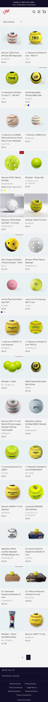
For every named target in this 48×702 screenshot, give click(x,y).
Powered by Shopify (24, 700)
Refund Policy (15, 684)
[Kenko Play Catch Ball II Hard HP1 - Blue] (2, 312)
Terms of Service (15, 687)
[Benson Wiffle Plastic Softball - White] (2, 190)
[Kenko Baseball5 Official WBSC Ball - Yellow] (25, 105)
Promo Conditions (24, 695)
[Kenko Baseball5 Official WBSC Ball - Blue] (28, 105)
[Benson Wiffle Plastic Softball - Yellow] (4, 190)
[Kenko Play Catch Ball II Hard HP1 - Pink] (4, 312)
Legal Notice (32, 687)
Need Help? (8, 670)
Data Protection (14, 691)
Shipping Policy (31, 691)
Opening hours (10, 676)
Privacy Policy (30, 684)
